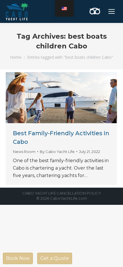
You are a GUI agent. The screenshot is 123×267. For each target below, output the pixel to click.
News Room (24, 151)
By (57, 151)
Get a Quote (54, 258)
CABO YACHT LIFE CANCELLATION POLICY (61, 193)
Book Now (18, 258)
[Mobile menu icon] (111, 11)
